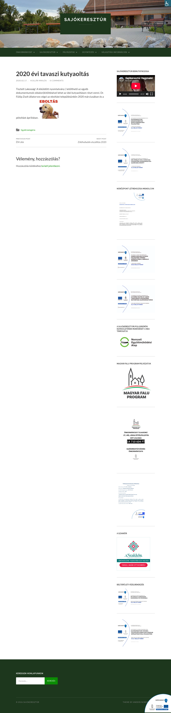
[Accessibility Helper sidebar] (168, 3)
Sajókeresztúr (85, 19)
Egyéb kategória (28, 130)
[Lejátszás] (120, 94)
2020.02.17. (21, 80)
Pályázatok (69, 52)
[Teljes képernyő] (151, 94)
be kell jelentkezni (50, 165)
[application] (136, 86)
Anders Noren (140, 702)
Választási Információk (114, 52)
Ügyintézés (88, 52)
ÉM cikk (23, 140)
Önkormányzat (24, 52)
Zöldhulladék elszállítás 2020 (92, 140)
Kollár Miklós (38, 80)
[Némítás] (147, 94)
